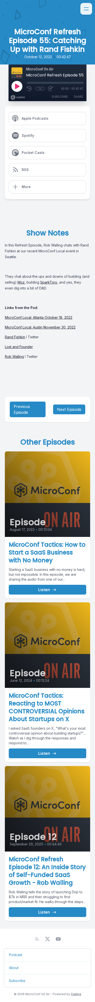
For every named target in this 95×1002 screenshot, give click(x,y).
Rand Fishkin (15, 337)
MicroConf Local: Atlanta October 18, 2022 (38, 317)
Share (78, 97)
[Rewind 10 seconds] (29, 88)
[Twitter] (47, 939)
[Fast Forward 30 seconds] (50, 88)
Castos (76, 994)
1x (40, 88)
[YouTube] (58, 939)
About (14, 968)
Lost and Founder (19, 347)
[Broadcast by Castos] (17, 97)
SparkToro (48, 282)
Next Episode (69, 409)
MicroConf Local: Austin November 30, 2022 (40, 327)
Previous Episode (22, 409)
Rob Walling (14, 356)
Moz (21, 282)
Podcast (15, 955)
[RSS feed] (36, 939)
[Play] (16, 86)
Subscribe (60, 97)
